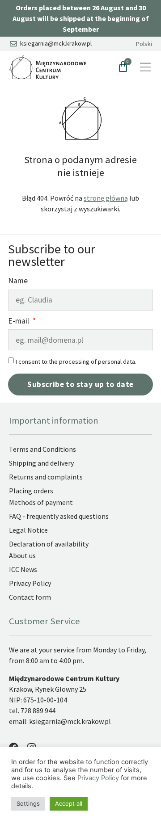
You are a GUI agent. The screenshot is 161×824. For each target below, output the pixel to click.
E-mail (19, 321)
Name (18, 281)
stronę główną (106, 197)
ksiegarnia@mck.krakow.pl (70, 721)
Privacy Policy (98, 778)
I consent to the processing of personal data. (76, 361)
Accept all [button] (68, 803)
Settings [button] (28, 803)
